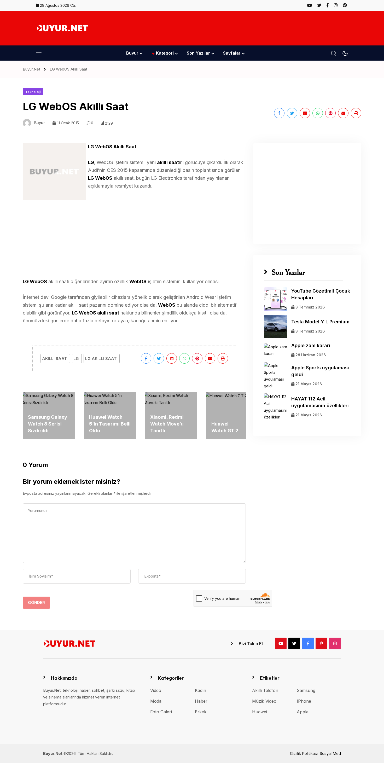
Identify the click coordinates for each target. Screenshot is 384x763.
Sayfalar (232, 53)
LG (76, 358)
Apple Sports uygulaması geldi (320, 371)
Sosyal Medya (332, 753)
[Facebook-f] (308, 643)
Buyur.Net (32, 69)
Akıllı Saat (54, 358)
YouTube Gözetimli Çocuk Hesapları (320, 294)
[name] (311, 5)
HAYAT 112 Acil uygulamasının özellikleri (320, 402)
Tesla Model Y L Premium (320, 321)
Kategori (164, 53)
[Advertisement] (253, 27)
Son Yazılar (198, 53)
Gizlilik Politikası (304, 753)
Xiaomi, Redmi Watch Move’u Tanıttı (167, 423)
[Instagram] (335, 643)
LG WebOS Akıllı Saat (68, 69)
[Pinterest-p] (321, 643)
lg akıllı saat (101, 358)
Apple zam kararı (310, 345)
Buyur (132, 53)
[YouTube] (281, 643)
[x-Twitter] (294, 643)
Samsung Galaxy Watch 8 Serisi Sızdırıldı (47, 423)
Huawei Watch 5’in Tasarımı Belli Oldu (110, 423)
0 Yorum (35, 465)
